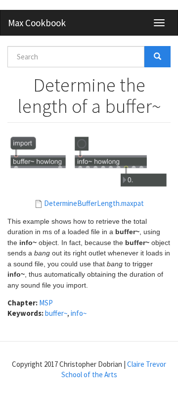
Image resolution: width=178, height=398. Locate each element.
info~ (79, 313)
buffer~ (56, 313)
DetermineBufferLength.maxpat (94, 203)
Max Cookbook (37, 23)
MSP (46, 302)
